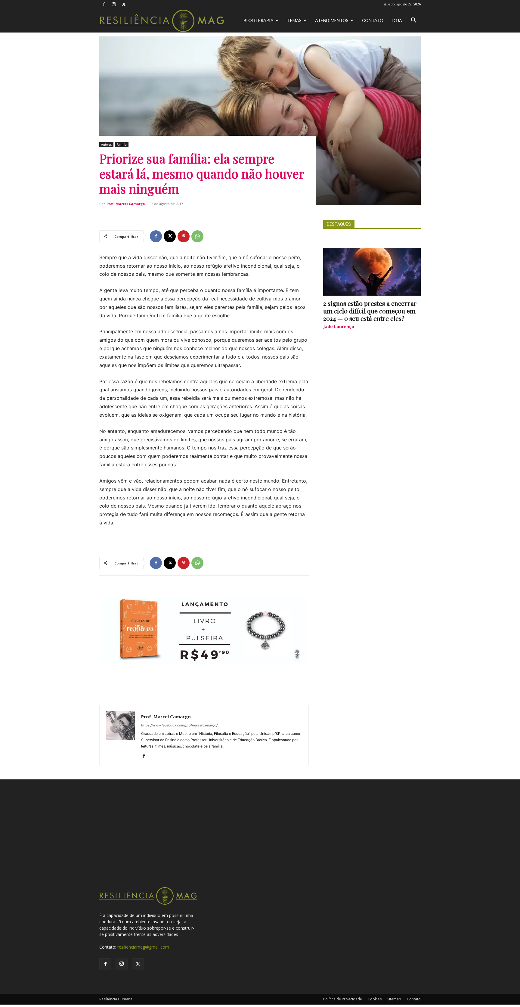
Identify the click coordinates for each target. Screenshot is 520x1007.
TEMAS (294, 20)
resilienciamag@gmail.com (143, 947)
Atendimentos (331, 20)
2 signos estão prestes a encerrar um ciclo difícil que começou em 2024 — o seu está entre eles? (370, 310)
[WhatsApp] (197, 236)
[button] (413, 21)
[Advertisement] (260, 841)
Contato (372, 20)
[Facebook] (103, 4)
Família (122, 144)
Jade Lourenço (338, 326)
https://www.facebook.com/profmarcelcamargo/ (179, 725)
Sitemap (394, 999)
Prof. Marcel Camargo (126, 203)
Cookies (375, 999)
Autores (106, 144)
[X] (123, 4)
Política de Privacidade (342, 999)
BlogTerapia (259, 20)
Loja (397, 20)
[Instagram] (113, 4)
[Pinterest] (184, 236)
